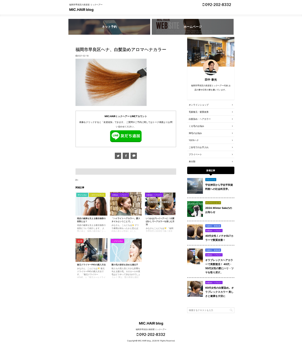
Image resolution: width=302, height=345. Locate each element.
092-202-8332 (217, 4)
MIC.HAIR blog (81, 10)
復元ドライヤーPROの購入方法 (91, 264)
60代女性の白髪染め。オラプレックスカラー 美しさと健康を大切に (219, 291)
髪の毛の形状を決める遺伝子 (125, 264)
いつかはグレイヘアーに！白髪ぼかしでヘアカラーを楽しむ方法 (160, 221)
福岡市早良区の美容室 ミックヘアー (151, 329)
